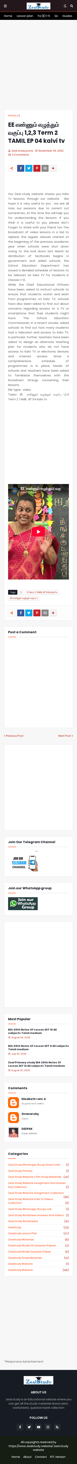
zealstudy (38, 1227)
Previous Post (14, 736)
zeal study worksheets (38, 1221)
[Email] (45, 168)
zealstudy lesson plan (38, 1233)
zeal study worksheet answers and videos (38, 1215)
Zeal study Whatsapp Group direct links (38, 1165)
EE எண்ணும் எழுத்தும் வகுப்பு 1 (24, 598)
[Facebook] (20, 168)
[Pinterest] (36, 168)
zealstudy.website (38, 1270)
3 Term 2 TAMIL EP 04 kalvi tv (42, 592)
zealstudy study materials (38, 1258)
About (27, 1457)
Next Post (64, 736)
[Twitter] (28, 168)
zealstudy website (38, 1264)
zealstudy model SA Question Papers (38, 1246)
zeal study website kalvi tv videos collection (38, 1201)
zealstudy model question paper (38, 1252)
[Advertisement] (38, 64)
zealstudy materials (38, 1240)
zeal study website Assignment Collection (38, 1193)
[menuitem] (8, 16)
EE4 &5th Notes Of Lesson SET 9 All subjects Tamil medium (38, 1047)
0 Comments (20, 155)
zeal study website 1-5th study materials (38, 1177)
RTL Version (58, 1457)
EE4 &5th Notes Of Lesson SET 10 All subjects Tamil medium (32, 1031)
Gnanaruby (30, 1114)
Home (12, 115)
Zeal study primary (38, 1171)
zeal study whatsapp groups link (38, 1209)
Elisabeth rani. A (34, 1099)
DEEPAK (27, 1129)
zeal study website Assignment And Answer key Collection (38, 1185)
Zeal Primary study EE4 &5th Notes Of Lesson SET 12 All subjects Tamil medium (36, 1064)
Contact (41, 1457)
